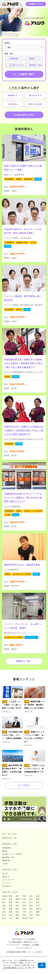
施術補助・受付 (8, 857)
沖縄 (31, 918)
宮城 (24, 896)
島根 (10, 912)
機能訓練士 (6, 860)
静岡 (24, 906)
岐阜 (17, 906)
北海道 (4, 896)
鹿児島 (25, 918)
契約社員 (5, 877)
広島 (24, 912)
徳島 (17, 915)
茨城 (37, 899)
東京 (10, 899)
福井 (37, 902)
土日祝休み (13, 104)
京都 (24, 909)
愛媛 (37, 912)
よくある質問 (29, 939)
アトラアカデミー (14, 945)
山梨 (4, 906)
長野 (10, 906)
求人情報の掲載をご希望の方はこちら (23, 942)
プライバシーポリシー (24, 948)
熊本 (4, 918)
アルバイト (6, 883)
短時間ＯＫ (13, 95)
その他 (4, 864)
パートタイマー (8, 880)
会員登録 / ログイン (35, 4)
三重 (37, 906)
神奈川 (18, 899)
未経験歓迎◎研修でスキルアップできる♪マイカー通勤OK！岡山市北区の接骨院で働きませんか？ (23, 498)
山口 (31, 912)
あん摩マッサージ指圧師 (12, 854)
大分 (10, 918)
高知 (10, 915)
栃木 (4, 902)
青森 (10, 896)
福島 (4, 899)
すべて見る (24, 785)
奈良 (17, 909)
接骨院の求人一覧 (9, 838)
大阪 (4, 909)
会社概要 (35, 945)
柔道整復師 (6, 848)
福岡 (24, 915)
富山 (24, 902)
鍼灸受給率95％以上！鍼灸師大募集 (22, 565)
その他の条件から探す (24, 115)
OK (42, 965)
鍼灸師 (4, 851)
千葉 (24, 899)
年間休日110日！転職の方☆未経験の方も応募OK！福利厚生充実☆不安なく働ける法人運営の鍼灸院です (23, 431)
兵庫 (10, 909)
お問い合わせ (17, 939)
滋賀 (31, 909)
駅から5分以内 (35, 104)
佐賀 (31, 915)
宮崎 (17, 918)
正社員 (4, 874)
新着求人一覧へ (24, 661)
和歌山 (38, 909)
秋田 (31, 896)
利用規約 (26, 945)
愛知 (31, 906)
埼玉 (31, 899)
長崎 (37, 915)
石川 (31, 902)
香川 (4, 915)
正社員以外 (6, 886)
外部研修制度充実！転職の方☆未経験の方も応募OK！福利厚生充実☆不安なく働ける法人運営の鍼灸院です (23, 363)
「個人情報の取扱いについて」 (13, 968)
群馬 (10, 902)
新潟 (17, 902)
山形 (37, 896)
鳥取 (4, 912)
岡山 (17, 912)
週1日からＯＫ (35, 95)
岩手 (17, 896)
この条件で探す (26, 74)
